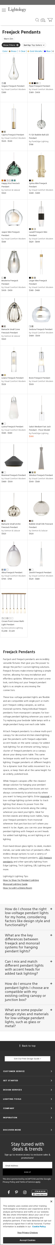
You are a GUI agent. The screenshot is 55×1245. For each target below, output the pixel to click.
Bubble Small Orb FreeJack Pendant (41, 525)
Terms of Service (27, 1182)
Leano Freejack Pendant (13, 378)
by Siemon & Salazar (11, 190)
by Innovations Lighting (12, 628)
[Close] (51, 1201)
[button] (4, 10)
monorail (44, 797)
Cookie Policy (39, 1226)
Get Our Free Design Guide (26, 1059)
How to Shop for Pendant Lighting (21, 880)
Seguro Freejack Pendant (13, 86)
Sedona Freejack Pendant (41, 329)
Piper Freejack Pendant (39, 86)
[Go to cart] (50, 19)
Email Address (12, 1166)
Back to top (29, 1045)
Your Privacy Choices (27, 1232)
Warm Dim (8, 38)
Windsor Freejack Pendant (41, 475)
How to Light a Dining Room (17, 888)
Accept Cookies (27, 1240)
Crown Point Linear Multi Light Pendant (13, 623)
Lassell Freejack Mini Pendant (38, 233)
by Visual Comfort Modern (14, 89)
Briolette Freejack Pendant (10, 282)
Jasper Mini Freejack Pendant (11, 233)
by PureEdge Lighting (38, 141)
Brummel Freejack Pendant (14, 475)
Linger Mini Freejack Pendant (38, 282)
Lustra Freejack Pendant (12, 427)
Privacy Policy (9, 1182)
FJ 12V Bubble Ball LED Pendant (39, 136)
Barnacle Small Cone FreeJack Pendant (11, 331)
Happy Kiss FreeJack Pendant (11, 185)
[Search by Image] (43, 20)
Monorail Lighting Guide (15, 884)
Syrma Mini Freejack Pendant (38, 185)
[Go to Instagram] (25, 1192)
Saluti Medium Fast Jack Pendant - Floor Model (40, 428)
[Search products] (37, 20)
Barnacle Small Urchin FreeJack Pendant (11, 525)
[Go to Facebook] (9, 1192)
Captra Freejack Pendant (13, 135)
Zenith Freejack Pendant (40, 572)
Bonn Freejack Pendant (39, 378)
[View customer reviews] (40, 1193)
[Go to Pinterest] (17, 1192)
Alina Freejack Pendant (12, 572)
